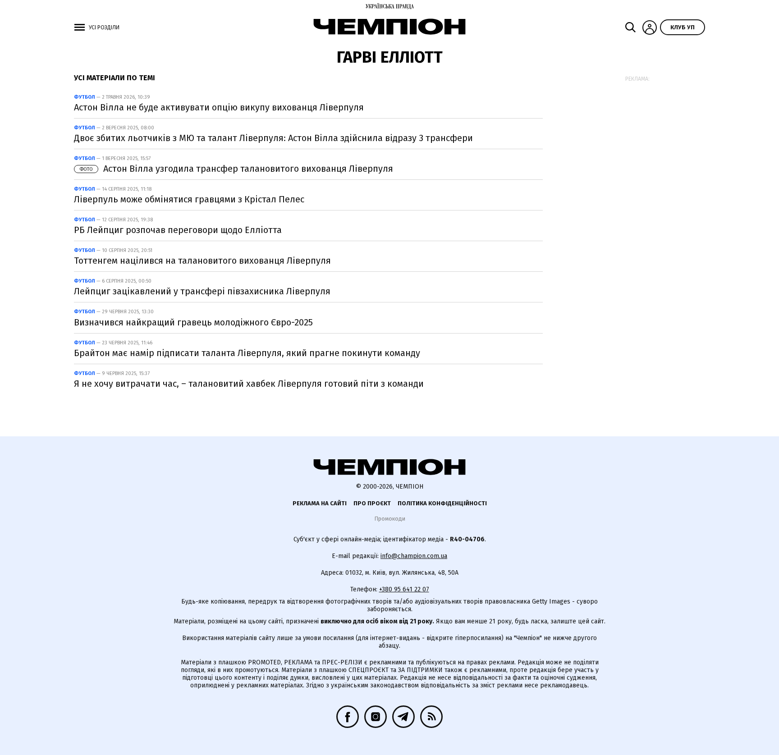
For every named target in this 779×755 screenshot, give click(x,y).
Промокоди (389, 518)
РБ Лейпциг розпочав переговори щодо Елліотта (178, 229)
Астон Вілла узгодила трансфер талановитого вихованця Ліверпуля (236, 168)
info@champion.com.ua (413, 556)
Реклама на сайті (320, 503)
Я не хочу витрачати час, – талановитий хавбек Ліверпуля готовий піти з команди (249, 383)
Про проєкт (372, 503)
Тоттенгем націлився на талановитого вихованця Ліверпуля (202, 260)
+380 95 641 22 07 (404, 589)
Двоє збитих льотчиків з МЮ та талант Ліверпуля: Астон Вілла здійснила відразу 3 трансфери (273, 138)
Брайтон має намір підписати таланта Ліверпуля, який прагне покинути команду (247, 353)
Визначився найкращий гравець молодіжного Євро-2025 (193, 322)
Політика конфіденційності (442, 503)
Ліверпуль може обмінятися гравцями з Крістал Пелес (189, 199)
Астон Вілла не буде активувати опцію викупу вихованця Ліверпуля (219, 107)
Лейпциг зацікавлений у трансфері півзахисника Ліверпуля (202, 291)
